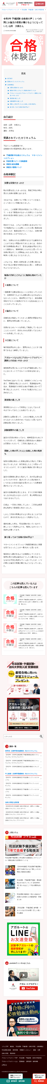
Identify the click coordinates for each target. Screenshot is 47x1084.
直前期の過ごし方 (15, 98)
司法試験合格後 (6, 1050)
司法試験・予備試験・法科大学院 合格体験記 (29, 1046)
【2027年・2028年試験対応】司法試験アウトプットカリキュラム (22, 784)
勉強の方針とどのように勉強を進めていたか (23, 90)
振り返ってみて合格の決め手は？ (20, 107)
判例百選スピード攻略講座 (16, 161)
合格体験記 (10, 85)
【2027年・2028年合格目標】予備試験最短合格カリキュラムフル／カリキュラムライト (22, 762)
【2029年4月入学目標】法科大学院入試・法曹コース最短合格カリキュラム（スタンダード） (22, 807)
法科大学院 (5, 1053)
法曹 (39, 1050)
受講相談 (21, 1061)
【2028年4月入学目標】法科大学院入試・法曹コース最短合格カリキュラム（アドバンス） (22, 819)
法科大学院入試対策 (12, 802)
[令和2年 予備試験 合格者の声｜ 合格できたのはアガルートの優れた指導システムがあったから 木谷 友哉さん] (10, 614)
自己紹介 (10, 78)
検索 (40, 736)
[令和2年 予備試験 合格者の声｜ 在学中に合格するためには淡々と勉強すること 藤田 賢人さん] (10, 599)
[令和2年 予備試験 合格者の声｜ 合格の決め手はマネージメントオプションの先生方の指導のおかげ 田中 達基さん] (10, 628)
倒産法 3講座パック (14, 167)
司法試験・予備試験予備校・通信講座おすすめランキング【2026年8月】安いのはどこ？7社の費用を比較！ (29, 884)
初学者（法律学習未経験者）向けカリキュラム (21, 751)
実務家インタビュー (25, 1050)
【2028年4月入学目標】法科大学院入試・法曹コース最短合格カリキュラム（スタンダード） (22, 813)
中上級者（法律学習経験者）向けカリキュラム (21, 774)
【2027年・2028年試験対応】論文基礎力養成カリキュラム (22, 768)
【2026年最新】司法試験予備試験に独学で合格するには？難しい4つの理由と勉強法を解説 (29, 869)
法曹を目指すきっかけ (16, 87)
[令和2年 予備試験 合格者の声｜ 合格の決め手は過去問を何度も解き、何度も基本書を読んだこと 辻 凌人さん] (10, 643)
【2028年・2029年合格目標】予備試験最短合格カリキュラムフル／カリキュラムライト (22, 756)
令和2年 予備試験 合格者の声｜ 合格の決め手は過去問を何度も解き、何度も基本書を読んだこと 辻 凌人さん (31, 646)
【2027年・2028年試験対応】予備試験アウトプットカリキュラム (22, 796)
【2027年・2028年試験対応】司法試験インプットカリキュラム (22, 778)
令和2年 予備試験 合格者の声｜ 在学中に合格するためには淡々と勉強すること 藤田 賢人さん (31, 602)
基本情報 (15, 1050)
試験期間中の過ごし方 (16, 101)
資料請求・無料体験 (32, 1061)
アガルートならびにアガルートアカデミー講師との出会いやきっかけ (25, 94)
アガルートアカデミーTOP (9, 1058)
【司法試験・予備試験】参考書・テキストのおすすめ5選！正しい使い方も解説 (29, 910)
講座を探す (41, 4)
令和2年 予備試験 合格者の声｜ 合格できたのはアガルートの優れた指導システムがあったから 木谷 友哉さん (31, 616)
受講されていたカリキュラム (15, 81)
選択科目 (12, 1053)
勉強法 (12, 1046)
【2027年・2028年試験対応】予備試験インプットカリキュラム (22, 790)
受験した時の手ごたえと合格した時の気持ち (23, 104)
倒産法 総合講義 (12, 164)
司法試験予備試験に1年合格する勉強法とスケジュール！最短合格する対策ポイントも (23, 859)
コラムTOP (5, 1046)
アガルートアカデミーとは (9, 1061)
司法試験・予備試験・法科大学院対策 (30, 1058)
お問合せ (4, 1065)
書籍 (34, 1050)
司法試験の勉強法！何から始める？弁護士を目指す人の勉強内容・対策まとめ (29, 896)
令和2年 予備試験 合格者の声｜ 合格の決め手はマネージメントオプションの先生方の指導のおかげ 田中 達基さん (31, 631)
